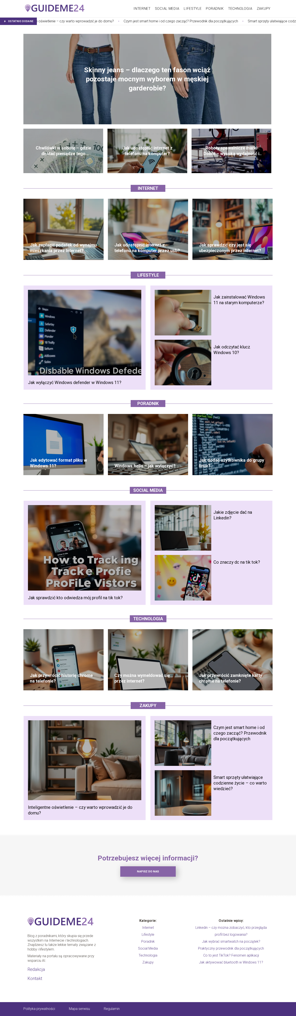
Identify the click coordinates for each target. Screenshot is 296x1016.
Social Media (167, 9)
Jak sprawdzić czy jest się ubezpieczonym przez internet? (230, 247)
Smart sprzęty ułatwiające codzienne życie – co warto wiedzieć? (230, 21)
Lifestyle (193, 9)
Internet (142, 9)
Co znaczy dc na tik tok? (236, 562)
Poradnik (215, 9)
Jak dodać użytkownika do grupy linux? (231, 463)
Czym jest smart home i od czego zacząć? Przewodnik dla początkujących (113, 21)
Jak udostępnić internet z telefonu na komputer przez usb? (147, 247)
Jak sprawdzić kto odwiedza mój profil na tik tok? (75, 597)
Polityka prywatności (39, 1009)
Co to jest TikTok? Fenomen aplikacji (231, 955)
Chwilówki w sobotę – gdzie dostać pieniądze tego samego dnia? (63, 150)
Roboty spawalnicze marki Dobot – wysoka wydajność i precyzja (231, 150)
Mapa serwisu (79, 1009)
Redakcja (36, 969)
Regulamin (112, 1009)
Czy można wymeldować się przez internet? (142, 678)
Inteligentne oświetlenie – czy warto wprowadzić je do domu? (80, 810)
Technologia (240, 9)
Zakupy (263, 9)
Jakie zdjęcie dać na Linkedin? (232, 515)
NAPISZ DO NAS (148, 871)
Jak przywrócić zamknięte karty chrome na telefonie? (230, 678)
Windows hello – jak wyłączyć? (145, 465)
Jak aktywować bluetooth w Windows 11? (231, 962)
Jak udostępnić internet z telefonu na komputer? (147, 150)
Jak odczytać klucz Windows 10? (231, 349)
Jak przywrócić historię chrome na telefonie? (61, 678)
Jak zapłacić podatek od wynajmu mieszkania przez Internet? (63, 247)
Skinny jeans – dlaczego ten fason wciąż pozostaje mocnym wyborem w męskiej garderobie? (147, 79)
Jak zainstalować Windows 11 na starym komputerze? (239, 299)
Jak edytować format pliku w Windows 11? (58, 463)
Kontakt (35, 978)
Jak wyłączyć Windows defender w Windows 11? (74, 382)
